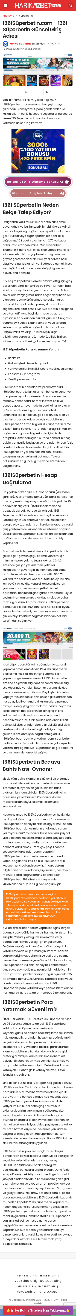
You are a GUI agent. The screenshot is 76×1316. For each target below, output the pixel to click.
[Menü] (5, 5)
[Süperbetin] (38, 151)
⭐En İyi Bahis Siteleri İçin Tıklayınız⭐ (38, 1310)
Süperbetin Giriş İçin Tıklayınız (35, 193)
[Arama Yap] (70, 5)
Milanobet (51, 1292)
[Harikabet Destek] (38, 5)
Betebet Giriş (49, 1275)
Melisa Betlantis (20, 43)
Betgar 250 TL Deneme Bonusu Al (35, 182)
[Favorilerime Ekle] (26, 92)
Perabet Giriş (27, 1275)
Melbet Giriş (27, 1286)
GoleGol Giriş (50, 1281)
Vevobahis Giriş (29, 1292)
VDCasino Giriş (26, 1281)
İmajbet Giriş (48, 1286)
